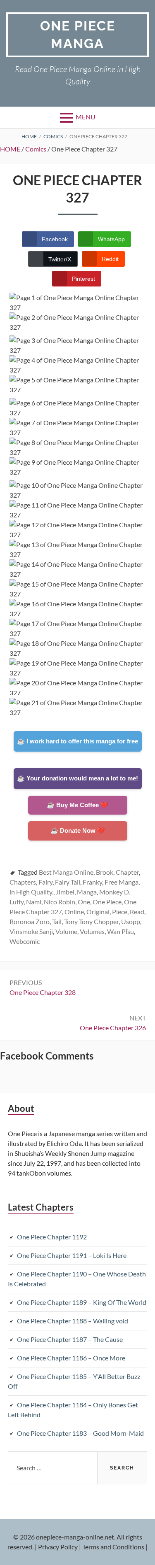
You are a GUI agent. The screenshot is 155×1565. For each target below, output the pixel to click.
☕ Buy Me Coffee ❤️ (77, 804)
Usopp (130, 921)
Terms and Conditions (113, 1547)
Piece (119, 911)
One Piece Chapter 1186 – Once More (71, 1358)
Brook (104, 872)
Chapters (23, 882)
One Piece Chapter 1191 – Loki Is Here (71, 1255)
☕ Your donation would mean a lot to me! (77, 778)
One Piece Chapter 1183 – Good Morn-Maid (80, 1433)
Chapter (127, 872)
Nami (33, 902)
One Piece (107, 902)
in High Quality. (31, 892)
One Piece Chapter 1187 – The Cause (70, 1339)
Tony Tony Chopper (91, 921)
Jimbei (65, 892)
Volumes (92, 931)
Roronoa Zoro (30, 921)
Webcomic (25, 941)
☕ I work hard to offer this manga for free (77, 741)
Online (74, 911)
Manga (87, 892)
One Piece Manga (77, 34)
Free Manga (121, 882)
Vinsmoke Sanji (31, 931)
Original (98, 911)
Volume (66, 931)
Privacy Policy (58, 1547)
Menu (85, 117)
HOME (10, 149)
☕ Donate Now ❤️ (77, 830)
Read (137, 911)
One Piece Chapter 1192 (52, 1237)
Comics (35, 149)
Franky (92, 882)
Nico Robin (59, 902)
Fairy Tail (67, 882)
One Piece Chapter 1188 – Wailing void (72, 1321)
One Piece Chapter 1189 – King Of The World (81, 1302)
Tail (57, 921)
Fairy (45, 882)
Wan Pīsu (120, 931)
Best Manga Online (66, 872)
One (84, 902)
